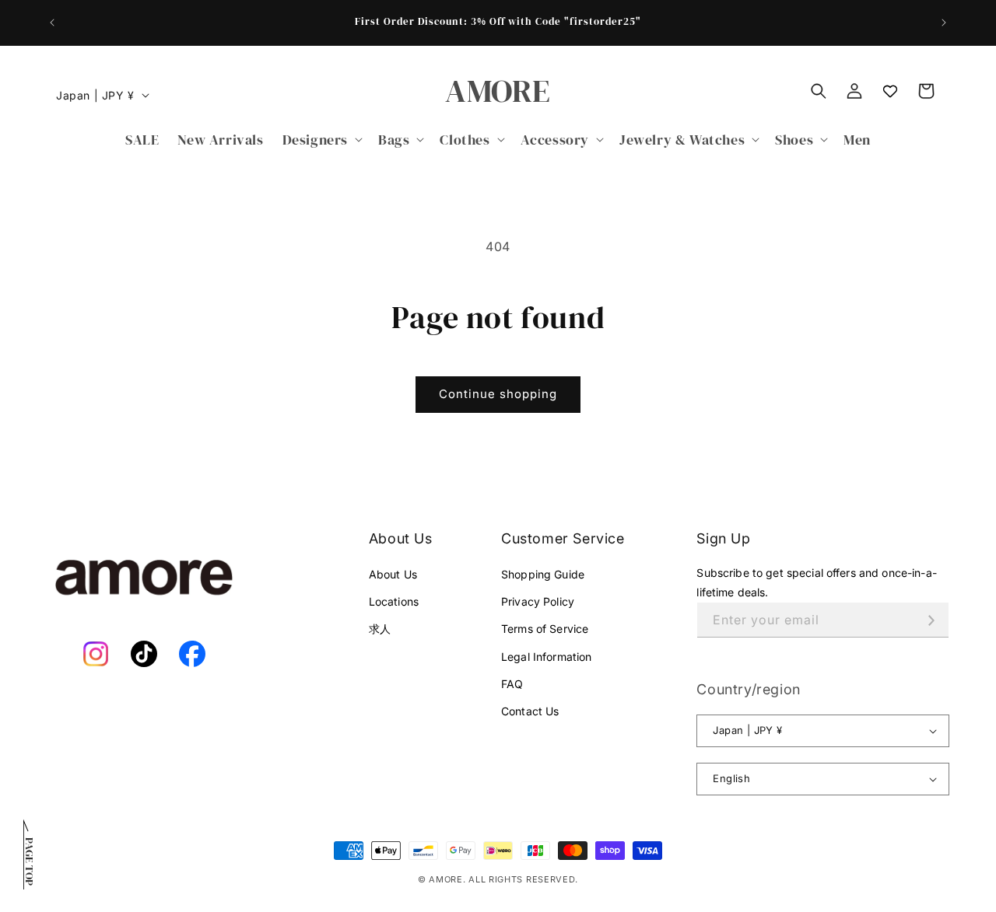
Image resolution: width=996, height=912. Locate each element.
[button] (321, 139)
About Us (393, 574)
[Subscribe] (931, 620)
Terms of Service (544, 628)
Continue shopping (498, 393)
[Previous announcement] (52, 22)
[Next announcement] (944, 22)
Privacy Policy (537, 601)
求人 (380, 628)
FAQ (512, 683)
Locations (394, 601)
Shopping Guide (542, 574)
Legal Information (546, 656)
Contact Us (530, 711)
